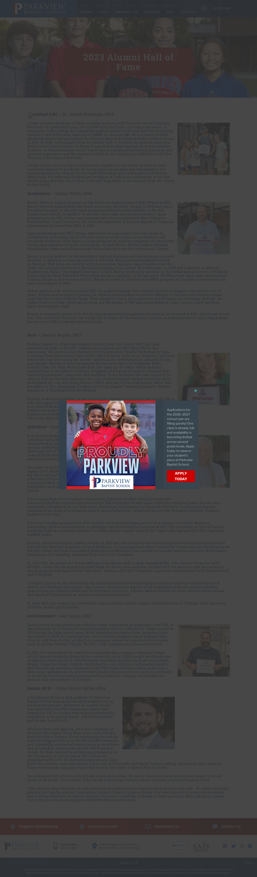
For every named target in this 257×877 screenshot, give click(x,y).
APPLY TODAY (181, 476)
